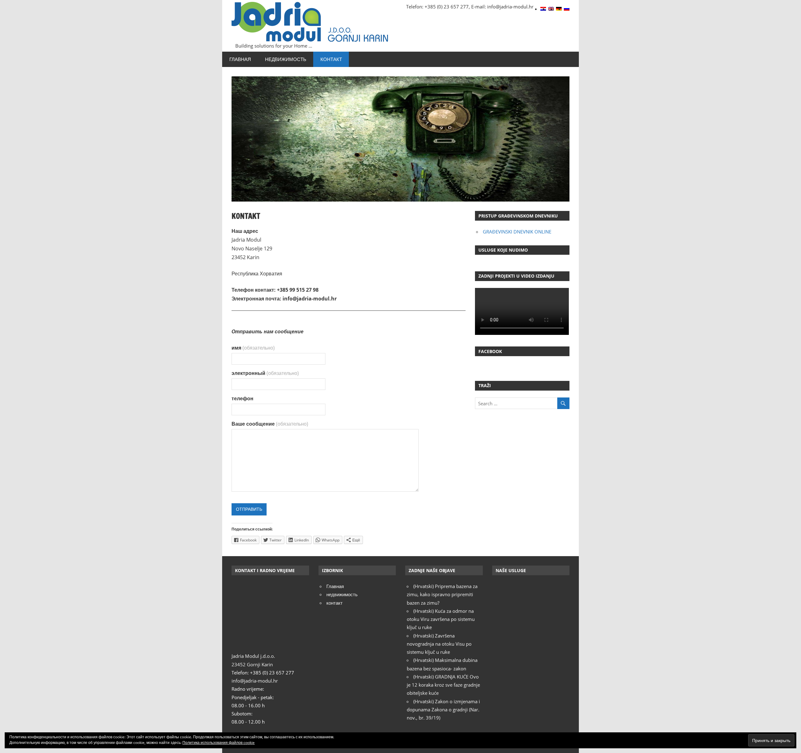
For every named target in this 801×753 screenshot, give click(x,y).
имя (253, 347)
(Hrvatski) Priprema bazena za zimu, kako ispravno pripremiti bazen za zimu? (442, 594)
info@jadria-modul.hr (255, 681)
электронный (265, 373)
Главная (240, 59)
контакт (331, 59)
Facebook (490, 351)
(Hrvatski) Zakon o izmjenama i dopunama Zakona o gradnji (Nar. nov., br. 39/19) (443, 709)
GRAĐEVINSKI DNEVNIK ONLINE (517, 231)
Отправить (249, 509)
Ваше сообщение (270, 423)
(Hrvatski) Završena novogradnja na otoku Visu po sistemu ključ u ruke (439, 644)
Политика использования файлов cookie (218, 742)
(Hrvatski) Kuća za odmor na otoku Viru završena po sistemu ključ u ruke (441, 619)
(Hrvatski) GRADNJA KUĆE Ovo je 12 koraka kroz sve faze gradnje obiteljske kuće (443, 685)
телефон (242, 398)
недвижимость (285, 59)
